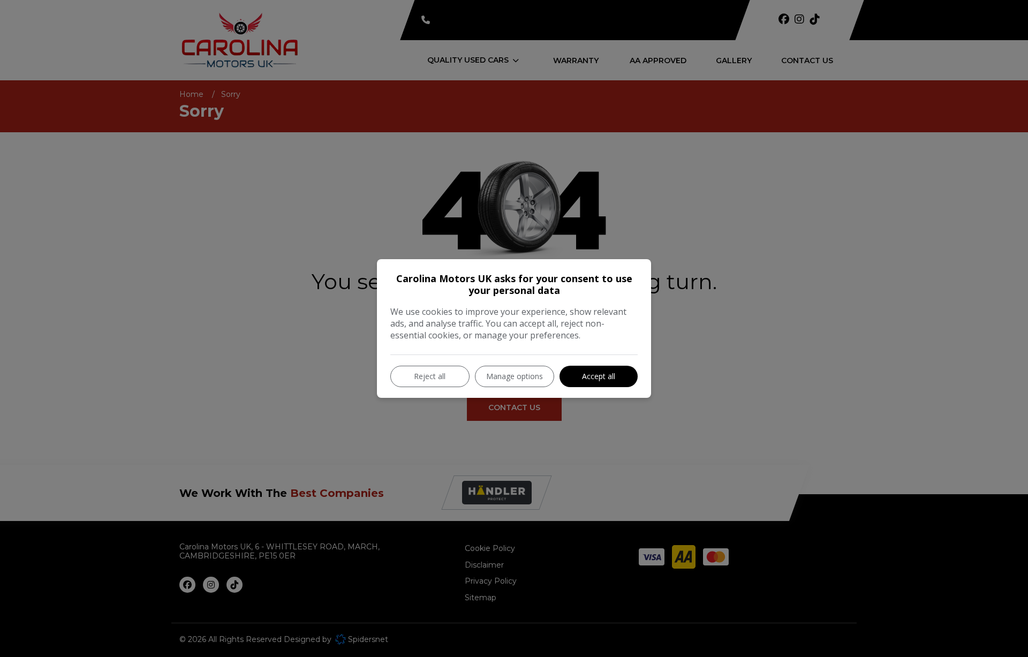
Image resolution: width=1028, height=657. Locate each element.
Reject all (429, 376)
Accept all (598, 376)
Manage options (514, 376)
